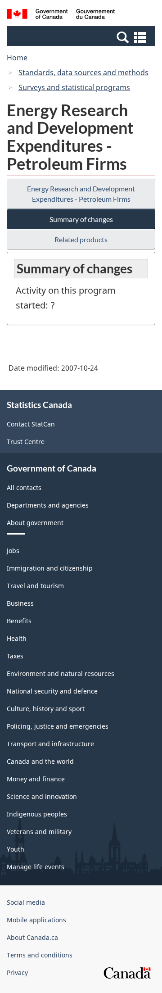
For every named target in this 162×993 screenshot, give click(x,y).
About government (35, 522)
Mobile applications (36, 920)
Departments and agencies (48, 505)
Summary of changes (81, 219)
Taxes (15, 656)
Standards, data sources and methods (83, 72)
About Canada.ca (32, 937)
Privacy (17, 972)
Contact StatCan (31, 424)
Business (20, 603)
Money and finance (36, 779)
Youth (15, 849)
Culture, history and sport (46, 708)
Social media (26, 902)
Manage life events (35, 866)
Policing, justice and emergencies (57, 726)
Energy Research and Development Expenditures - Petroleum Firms (81, 193)
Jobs (13, 550)
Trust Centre (26, 441)
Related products (81, 239)
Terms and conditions (39, 955)
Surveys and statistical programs (74, 87)
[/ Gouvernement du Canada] (61, 15)
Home (17, 58)
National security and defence (52, 691)
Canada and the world (40, 761)
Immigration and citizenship (50, 568)
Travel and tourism (35, 585)
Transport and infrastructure (50, 743)
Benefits (19, 621)
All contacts (24, 487)
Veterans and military (39, 831)
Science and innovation (42, 796)
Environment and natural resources (60, 673)
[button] (82, 37)
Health (17, 638)
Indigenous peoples (37, 814)
